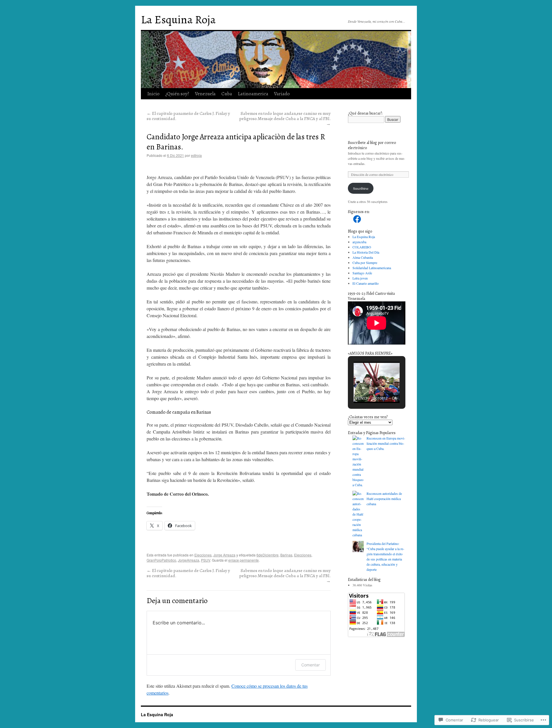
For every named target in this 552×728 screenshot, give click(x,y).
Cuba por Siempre (364, 262)
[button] (363, 388)
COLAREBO (361, 247)
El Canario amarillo (365, 283)
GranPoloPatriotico (161, 560)
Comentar (310, 664)
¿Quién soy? (177, 93)
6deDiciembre (267, 554)
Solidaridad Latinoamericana (371, 267)
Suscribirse (360, 188)
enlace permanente (243, 560)
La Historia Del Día (365, 252)
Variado (282, 93)
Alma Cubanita (362, 257)
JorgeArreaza (188, 560)
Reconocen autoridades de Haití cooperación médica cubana (384, 498)
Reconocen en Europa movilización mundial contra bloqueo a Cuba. (386, 443)
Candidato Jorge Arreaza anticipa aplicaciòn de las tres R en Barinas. (236, 141)
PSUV (205, 560)
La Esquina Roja (178, 19)
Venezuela (205, 93)
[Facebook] (357, 219)
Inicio (153, 93)
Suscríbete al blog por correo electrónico (372, 145)
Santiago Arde (362, 273)
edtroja (196, 155)
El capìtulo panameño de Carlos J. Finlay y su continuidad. (188, 115)
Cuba (226, 93)
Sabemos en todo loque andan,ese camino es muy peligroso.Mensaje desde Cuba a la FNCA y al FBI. (285, 118)
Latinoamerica (253, 93)
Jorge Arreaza (224, 554)
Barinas (286, 554)
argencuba (359, 242)
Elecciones (203, 554)
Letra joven (360, 278)
